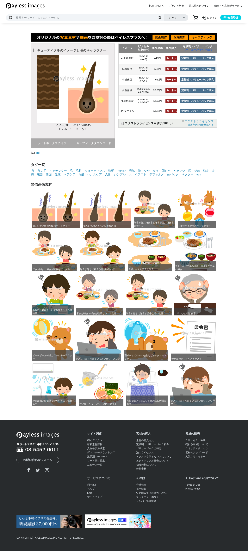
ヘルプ (91, 488)
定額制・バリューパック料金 (152, 444)
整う (156, 171)
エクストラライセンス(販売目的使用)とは (199, 123)
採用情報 (141, 488)
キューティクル (95, 171)
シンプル (120, 174)
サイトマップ (94, 496)
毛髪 (81, 174)
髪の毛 (42, 171)
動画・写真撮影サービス (228, 5)
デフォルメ (156, 174)
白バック (173, 174)
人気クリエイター (195, 456)
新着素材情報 (94, 444)
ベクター (187, 174)
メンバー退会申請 (146, 501)
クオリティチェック (196, 448)
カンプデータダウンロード (93, 143)
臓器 (40, 174)
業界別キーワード (97, 456)
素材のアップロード (196, 452)
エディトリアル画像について (152, 460)
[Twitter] (38, 470)
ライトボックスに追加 (51, 143)
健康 (58, 174)
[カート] (195, 17)
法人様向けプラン (199, 5)
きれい (121, 171)
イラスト (140, 174)
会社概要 (141, 484)
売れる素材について (196, 444)
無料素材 (141, 468)
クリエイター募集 (195, 440)
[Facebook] (28, 470)
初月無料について (146, 464)
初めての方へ (156, 5)
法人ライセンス (145, 452)
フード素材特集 (96, 460)
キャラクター (58, 171)
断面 (49, 174)
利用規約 (92, 484)
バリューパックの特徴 (148, 448)
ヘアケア (69, 174)
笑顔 (197, 171)
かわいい (179, 171)
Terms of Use (192, 484)
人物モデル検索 (96, 448)
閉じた (166, 171)
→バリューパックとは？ (198, 49)
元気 (132, 171)
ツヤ (147, 171)
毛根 (79, 171)
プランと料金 (176, 5)
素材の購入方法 (145, 440)
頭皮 (206, 171)
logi (38, 153)
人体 (108, 174)
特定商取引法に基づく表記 (151, 492)
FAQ (89, 492)
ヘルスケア (94, 174)
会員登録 (232, 17)
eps (198, 174)
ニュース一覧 (94, 464)
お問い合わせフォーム (37, 460)
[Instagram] (47, 470)
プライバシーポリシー (148, 496)
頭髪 (111, 171)
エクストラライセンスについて (153, 456)
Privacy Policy (192, 488)
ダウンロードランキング (101, 452)
